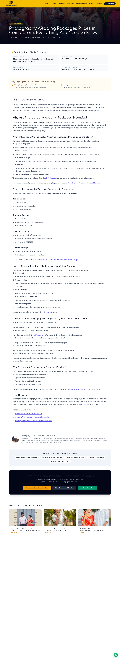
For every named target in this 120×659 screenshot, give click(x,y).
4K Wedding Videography (96, 457)
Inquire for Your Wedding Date (37, 488)
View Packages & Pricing (64, 488)
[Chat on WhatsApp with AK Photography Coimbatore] (116, 655)
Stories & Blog (81, 3)
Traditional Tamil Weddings (75, 457)
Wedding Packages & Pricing (60, 461)
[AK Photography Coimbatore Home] (11, 4)
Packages (70, 3)
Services (62, 3)
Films (91, 3)
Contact (99, 3)
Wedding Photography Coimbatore (27, 457)
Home (47, 3)
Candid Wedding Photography (52, 457)
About (54, 3)
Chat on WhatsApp (87, 488)
